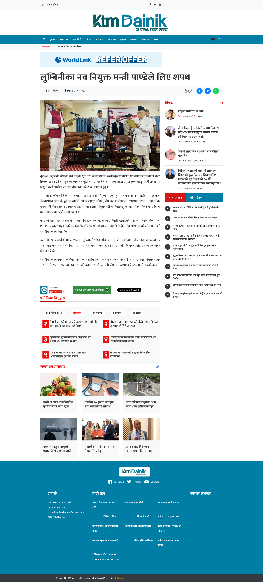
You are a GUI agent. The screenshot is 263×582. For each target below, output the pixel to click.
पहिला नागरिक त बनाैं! (191, 111)
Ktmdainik (118, 578)
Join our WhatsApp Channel (89, 290)
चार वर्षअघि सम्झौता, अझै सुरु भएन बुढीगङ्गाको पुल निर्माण (141, 406)
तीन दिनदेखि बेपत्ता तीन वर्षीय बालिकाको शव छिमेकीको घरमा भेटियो (133, 339)
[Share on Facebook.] (199, 91)
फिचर (89, 39)
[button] (213, 39)
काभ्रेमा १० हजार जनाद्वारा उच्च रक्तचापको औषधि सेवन (99, 406)
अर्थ (156, 39)
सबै (158, 367)
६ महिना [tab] (117, 313)
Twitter (137, 482)
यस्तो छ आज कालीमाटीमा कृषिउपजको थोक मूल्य (58, 404)
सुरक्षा (123, 39)
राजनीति (77, 39)
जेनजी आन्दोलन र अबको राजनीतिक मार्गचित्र (198, 153)
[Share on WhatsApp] (216, 91)
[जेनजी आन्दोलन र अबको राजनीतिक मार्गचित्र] (171, 154)
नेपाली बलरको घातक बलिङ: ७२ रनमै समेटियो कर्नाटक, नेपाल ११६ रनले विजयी (73, 324)
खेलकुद (146, 39)
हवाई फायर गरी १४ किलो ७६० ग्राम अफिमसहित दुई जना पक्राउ (68, 354)
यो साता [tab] (77, 313)
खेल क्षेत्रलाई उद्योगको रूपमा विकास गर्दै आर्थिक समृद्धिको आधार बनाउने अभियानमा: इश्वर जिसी (198, 132)
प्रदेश (98, 39)
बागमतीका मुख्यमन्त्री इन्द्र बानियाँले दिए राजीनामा (130, 354)
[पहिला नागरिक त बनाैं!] (171, 114)
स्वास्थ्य (133, 39)
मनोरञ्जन (112, 39)
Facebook (118, 482)
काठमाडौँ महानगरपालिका (70, 47)
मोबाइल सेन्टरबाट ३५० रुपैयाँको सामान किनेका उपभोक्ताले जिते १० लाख (134, 324)
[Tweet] (208, 91)
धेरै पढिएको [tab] (196, 197)
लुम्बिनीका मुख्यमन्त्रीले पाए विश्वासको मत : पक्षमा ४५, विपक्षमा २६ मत (71, 339)
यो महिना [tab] (97, 313)
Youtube (154, 482)
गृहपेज (53, 39)
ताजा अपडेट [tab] (175, 197)
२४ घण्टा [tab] (136, 313)
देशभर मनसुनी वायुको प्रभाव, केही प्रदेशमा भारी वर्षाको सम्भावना (57, 451)
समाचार (64, 39)
